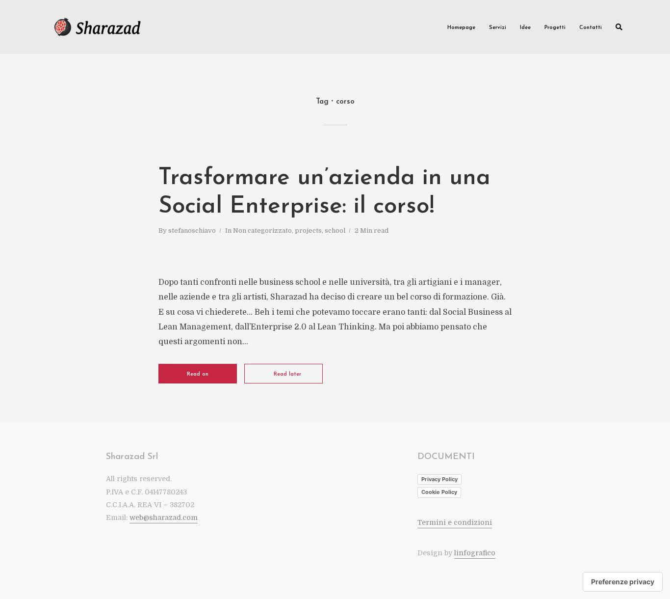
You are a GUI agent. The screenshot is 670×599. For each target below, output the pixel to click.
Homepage (461, 27)
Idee (525, 27)
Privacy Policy (439, 479)
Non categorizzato (262, 230)
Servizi (497, 27)
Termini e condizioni (454, 522)
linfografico (474, 553)
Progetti (555, 27)
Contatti (590, 27)
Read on (197, 374)
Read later (287, 374)
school (335, 230)
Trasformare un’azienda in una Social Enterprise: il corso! (324, 192)
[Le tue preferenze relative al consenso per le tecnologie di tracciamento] (622, 581)
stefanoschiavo (192, 230)
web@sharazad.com (163, 517)
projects (308, 230)
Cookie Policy (439, 492)
